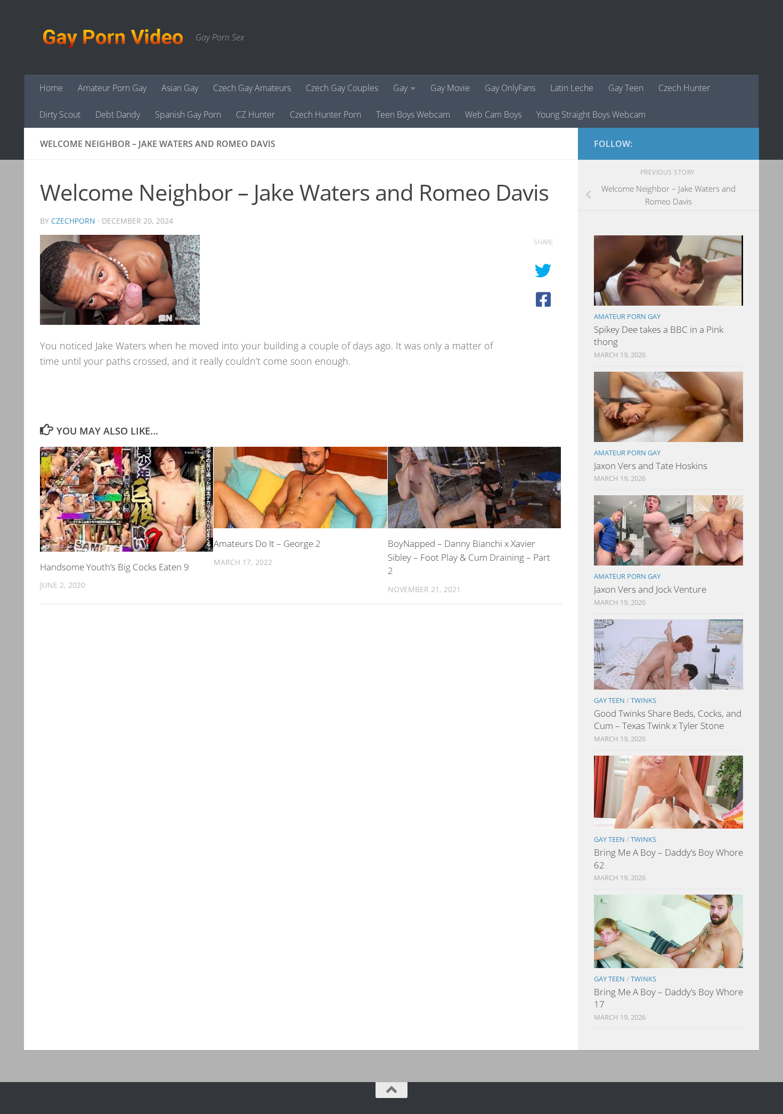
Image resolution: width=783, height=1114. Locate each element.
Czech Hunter (684, 88)
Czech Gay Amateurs (252, 88)
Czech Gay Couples (342, 88)
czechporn (73, 221)
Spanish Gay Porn (188, 114)
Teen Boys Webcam (413, 114)
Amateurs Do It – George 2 (267, 543)
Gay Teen (625, 88)
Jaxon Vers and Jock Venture (650, 589)
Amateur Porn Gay (112, 88)
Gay (400, 88)
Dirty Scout (59, 114)
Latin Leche (571, 88)
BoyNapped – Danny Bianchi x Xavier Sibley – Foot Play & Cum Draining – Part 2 (469, 557)
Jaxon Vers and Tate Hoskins (650, 466)
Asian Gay (179, 88)
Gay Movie (450, 88)
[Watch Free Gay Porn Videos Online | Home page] (112, 37)
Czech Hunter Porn (325, 114)
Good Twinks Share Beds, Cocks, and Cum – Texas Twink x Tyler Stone (667, 719)
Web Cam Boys (493, 114)
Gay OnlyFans (510, 88)
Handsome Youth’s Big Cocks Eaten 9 (114, 567)
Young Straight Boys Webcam (591, 114)
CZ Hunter (255, 114)
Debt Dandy (117, 114)
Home (51, 88)
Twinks (643, 700)
